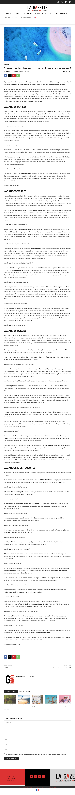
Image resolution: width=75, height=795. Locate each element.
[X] (61, 2)
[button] (69, 22)
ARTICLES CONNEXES (11, 691)
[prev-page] (5, 710)
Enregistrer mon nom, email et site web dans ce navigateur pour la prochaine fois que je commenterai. (36, 754)
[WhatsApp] (18, 75)
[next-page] (8, 710)
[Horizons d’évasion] (23, 699)
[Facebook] (54, 2)
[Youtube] (69, 2)
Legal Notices (11, 778)
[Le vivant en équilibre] (10, 699)
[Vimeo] (65, 2)
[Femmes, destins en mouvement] (65, 699)
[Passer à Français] (37, 790)
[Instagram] (58, 2)
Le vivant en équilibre (9, 705)
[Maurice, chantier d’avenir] (51, 699)
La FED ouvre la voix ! (10, 668)
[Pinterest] (14, 75)
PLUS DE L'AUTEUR (24, 691)
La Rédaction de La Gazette (13, 71)
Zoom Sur (6, 64)
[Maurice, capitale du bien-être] (37, 699)
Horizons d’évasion (23, 705)
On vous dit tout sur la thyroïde (62, 668)
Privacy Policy (11, 776)
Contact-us (10, 781)
